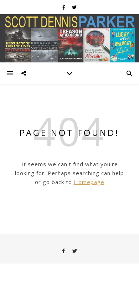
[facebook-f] (64, 7)
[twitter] (74, 7)
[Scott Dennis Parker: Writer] (69, 38)
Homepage (89, 181)
